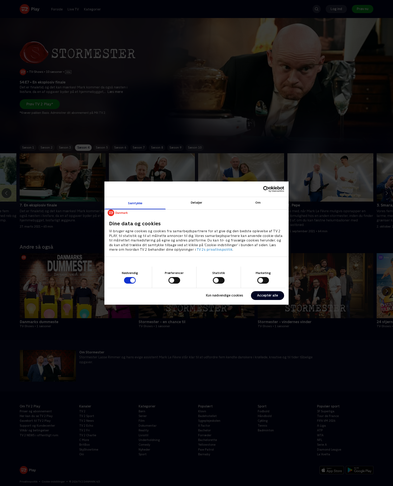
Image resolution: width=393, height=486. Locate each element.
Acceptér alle (267, 295)
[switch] (174, 280)
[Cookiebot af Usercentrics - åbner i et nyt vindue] (266, 189)
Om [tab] (258, 202)
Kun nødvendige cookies (224, 295)
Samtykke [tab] (135, 203)
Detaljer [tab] (196, 202)
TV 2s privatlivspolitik (214, 249)
